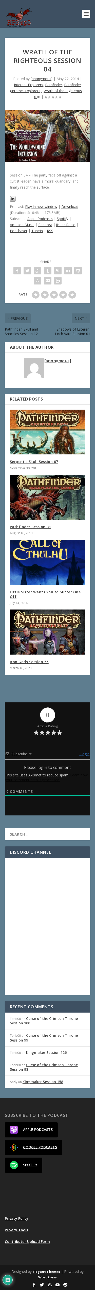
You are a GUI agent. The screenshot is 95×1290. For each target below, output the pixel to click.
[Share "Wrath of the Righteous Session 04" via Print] (58, 281)
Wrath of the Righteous (63, 90)
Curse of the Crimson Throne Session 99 (44, 1037)
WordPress (47, 1277)
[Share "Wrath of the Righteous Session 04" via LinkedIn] (68, 271)
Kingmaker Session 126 (46, 1052)
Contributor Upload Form (27, 1241)
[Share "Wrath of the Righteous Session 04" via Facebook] (17, 271)
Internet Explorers (28, 84)
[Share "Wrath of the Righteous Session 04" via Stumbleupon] (37, 281)
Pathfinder (53, 84)
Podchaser (18, 230)
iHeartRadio (65, 224)
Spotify (62, 218)
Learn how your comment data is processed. (46, 777)
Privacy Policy (16, 1218)
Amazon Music (22, 224)
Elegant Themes (46, 1271)
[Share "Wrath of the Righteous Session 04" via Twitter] (27, 271)
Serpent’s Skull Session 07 (34, 461)
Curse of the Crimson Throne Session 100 (44, 1020)
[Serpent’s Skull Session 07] (47, 432)
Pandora (45, 224)
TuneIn (37, 230)
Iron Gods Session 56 (29, 661)
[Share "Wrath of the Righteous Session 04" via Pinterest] (58, 271)
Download (69, 206)
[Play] (13, 200)
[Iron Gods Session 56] (47, 632)
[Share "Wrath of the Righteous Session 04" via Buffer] (78, 271)
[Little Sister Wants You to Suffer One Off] (47, 562)
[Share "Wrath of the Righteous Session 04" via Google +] (37, 271)
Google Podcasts (40, 1146)
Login (84, 753)
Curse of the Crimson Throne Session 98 (44, 1067)
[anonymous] (41, 78)
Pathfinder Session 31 (30, 526)
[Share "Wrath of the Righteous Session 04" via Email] (48, 281)
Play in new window (41, 206)
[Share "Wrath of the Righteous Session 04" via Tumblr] (48, 271)
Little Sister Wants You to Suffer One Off (45, 594)
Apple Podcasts (40, 218)
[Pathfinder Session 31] (47, 497)
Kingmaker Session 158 (43, 1081)
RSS (50, 230)
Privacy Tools (16, 1230)
